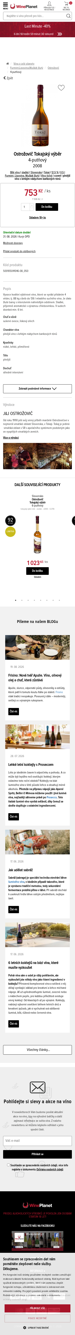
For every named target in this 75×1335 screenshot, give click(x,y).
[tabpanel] (37, 541)
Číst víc (14, 711)
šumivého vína (16, 881)
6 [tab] (47, 600)
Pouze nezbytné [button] (37, 1318)
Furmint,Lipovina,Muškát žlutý (26, 67)
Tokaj (47, 172)
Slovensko (36, 172)
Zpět (9, 78)
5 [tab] (41, 600)
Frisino (59, 692)
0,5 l (62, 172)
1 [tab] (16, 600)
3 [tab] (28, 600)
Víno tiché (47, 175)
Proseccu (52, 797)
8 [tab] (59, 600)
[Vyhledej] (68, 16)
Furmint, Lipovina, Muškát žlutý (22, 175)
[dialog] (37, 1294)
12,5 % (55, 172)
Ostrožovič (53, 67)
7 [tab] (53, 600)
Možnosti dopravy (13, 243)
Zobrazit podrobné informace (35, 388)
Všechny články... (37, 1050)
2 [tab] (22, 600)
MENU (5, 9)
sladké (25, 172)
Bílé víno (15, 172)
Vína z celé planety (24, 63)
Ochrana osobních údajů (49, 1169)
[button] (37, 1327)
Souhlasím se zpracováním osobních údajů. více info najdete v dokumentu (39, 1167)
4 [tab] (34, 600)
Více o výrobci (11, 437)
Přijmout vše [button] (37, 1308)
